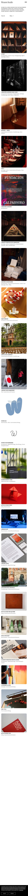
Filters (12, 16)
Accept (4, 893)
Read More (21, 890)
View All (3, 16)
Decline (12, 893)
